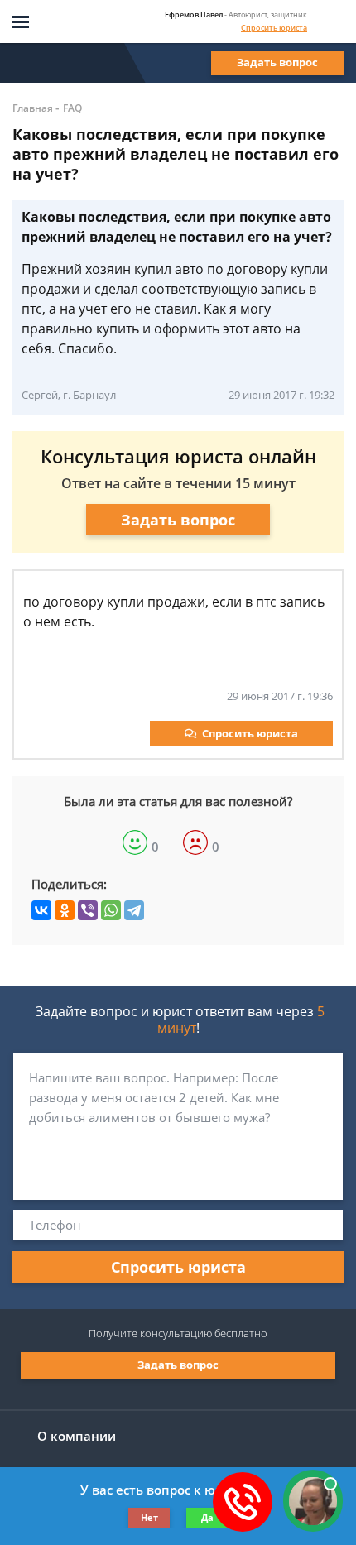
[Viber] (88, 910)
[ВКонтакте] (41, 910)
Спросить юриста (274, 27)
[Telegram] (134, 910)
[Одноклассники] (65, 910)
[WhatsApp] (111, 910)
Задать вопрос (277, 62)
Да (207, 1517)
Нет (149, 1517)
